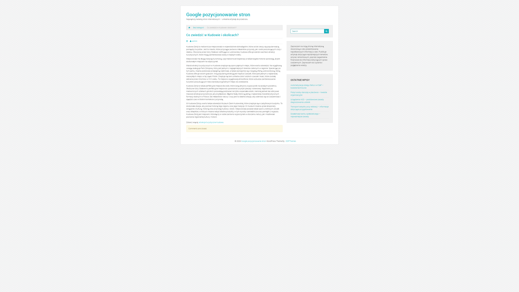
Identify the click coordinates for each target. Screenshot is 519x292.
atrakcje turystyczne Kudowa (211, 122)
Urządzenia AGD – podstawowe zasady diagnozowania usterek (307, 100)
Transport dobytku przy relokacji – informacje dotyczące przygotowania (310, 108)
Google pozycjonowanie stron (218, 14)
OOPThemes (291, 141)
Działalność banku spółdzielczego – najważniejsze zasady (305, 115)
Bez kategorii (198, 27)
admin (194, 41)
